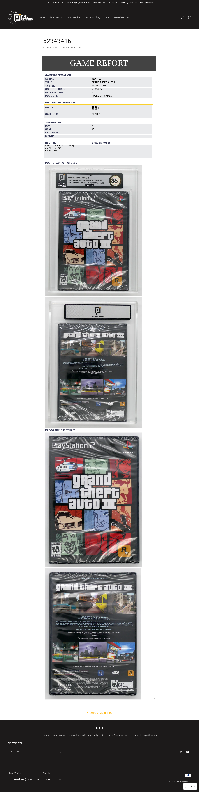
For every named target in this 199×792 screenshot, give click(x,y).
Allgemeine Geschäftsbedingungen (112, 735)
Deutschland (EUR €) (22, 779)
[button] (55, 17)
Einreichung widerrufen (145, 735)
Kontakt (45, 735)
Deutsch (50, 779)
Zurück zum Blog (101, 712)
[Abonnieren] (60, 751)
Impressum (59, 735)
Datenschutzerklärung (79, 735)
